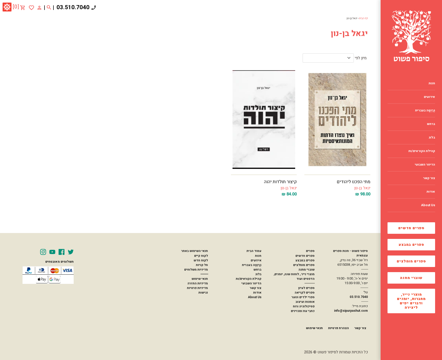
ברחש (257, 269)
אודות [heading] (431, 191)
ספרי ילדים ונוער (303, 297)
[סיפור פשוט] (411, 36)
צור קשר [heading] (429, 178)
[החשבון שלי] (39, 7)
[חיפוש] (49, 7)
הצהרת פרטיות (338, 328)
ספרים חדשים (411, 228)
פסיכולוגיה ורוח (304, 306)
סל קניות (202, 265)
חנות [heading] (432, 83)
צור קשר (255, 288)
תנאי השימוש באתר (194, 251)
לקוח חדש (201, 260)
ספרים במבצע (411, 244)
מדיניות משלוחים (196, 269)
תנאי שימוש (200, 278)
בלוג (258, 274)
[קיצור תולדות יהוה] (264, 119)
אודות (257, 292)
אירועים (256, 260)
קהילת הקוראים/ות (248, 278)
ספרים (310, 251)
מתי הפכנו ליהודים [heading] (353, 182)
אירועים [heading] (429, 97)
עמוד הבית (254, 251)
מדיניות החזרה (197, 283)
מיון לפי (361, 58)
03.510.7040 (73, 7)
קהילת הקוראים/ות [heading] (421, 151)
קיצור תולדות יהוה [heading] (280, 182)
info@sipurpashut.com (351, 310)
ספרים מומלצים (411, 261)
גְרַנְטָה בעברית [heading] (425, 110)
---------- (309, 283)
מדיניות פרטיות (197, 288)
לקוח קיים (201, 255)
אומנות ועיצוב (305, 301)
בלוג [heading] (432, 137)
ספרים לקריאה (305, 292)
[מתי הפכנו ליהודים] (337, 119)
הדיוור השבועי (251, 283)
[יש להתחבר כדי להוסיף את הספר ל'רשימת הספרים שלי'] (31, 7)
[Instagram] (43, 252)
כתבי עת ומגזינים (303, 311)
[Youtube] (52, 252)
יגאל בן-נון (362, 188)
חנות (258, 255)
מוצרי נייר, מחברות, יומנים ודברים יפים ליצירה (411, 301)
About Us (254, 297)
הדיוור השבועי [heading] (425, 164)
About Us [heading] (428, 205)
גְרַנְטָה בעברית (251, 265)
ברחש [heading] (431, 124)
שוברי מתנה (411, 278)
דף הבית (363, 18)
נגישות (203, 292)
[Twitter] (71, 252)
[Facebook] (61, 252)
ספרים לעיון (306, 288)
